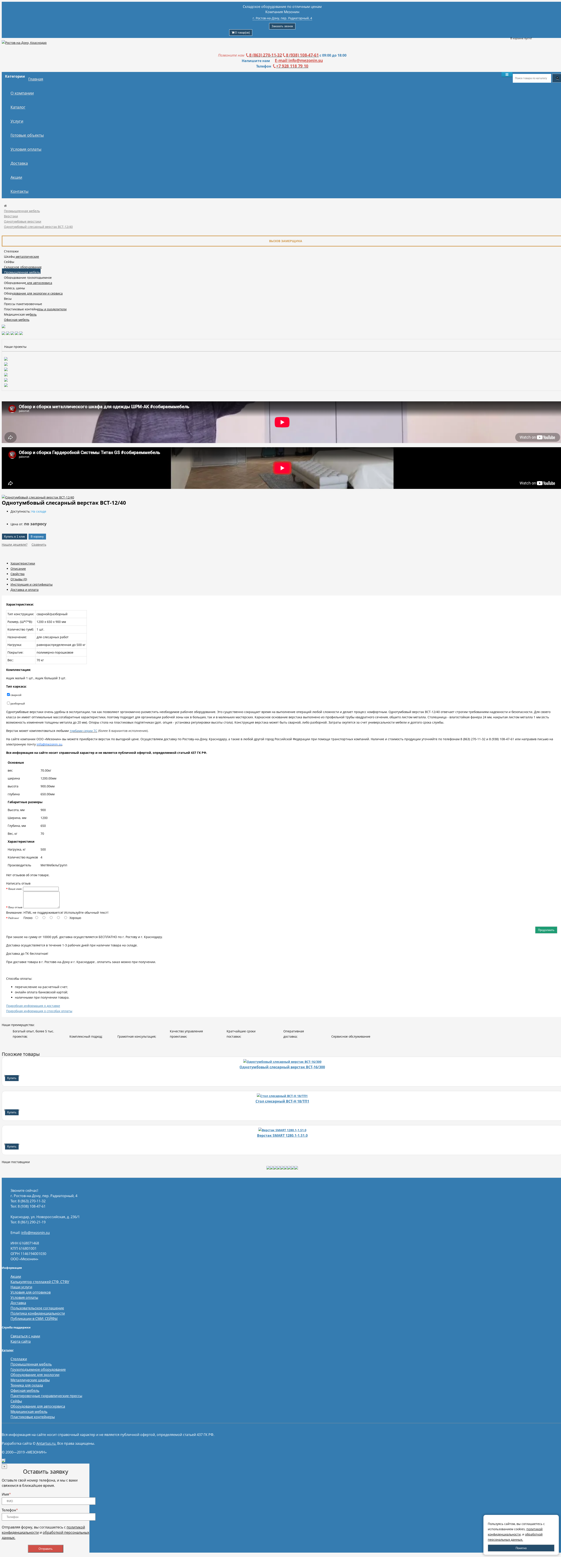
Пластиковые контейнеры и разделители (35, 309)
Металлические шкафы (30, 1380)
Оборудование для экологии (35, 1374)
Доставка (19, 163)
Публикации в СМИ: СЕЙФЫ (34, 1318)
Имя (6, 1494)
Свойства (18, 574)
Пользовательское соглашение (37, 1308)
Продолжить (546, 930)
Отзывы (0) (19, 579)
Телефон (10, 1510)
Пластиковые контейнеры (33, 1416)
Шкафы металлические (21, 256)
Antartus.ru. (46, 1443)
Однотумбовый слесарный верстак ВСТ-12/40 (38, 227)
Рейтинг (13, 918)
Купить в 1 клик (14, 536)
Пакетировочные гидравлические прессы (46, 1395)
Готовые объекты (27, 135)
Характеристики (23, 563)
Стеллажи (11, 251)
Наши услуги (21, 1287)
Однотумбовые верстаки (22, 221)
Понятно (521, 1548)
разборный (18, 703)
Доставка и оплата (25, 590)
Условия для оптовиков (31, 1292)
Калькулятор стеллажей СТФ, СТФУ (40, 1281)
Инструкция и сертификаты (32, 584)
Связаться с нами (25, 1336)
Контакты (19, 191)
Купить (11, 1078)
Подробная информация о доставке (33, 1006)
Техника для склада (27, 1385)
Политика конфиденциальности (38, 1313)
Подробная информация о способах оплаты (39, 1011)
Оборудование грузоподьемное (28, 277)
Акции (16, 177)
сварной (16, 695)
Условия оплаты (26, 149)
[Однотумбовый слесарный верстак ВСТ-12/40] (38, 497)
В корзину (37, 536)
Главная (35, 79)
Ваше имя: (15, 889)
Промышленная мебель (22, 211)
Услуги (17, 121)
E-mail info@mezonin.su (299, 60)
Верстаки (11, 216)
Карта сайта (21, 1341)
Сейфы (9, 262)
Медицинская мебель (20, 314)
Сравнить (39, 544)
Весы (8, 299)
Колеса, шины (14, 288)
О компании (22, 93)
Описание (18, 569)
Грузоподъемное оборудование (38, 1369)
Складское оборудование (23, 267)
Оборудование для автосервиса (28, 283)
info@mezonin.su (35, 1232)
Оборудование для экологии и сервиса (33, 293)
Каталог (18, 107)
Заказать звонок (282, 26)
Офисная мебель (16, 320)
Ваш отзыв (15, 907)
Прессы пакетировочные (23, 304)
